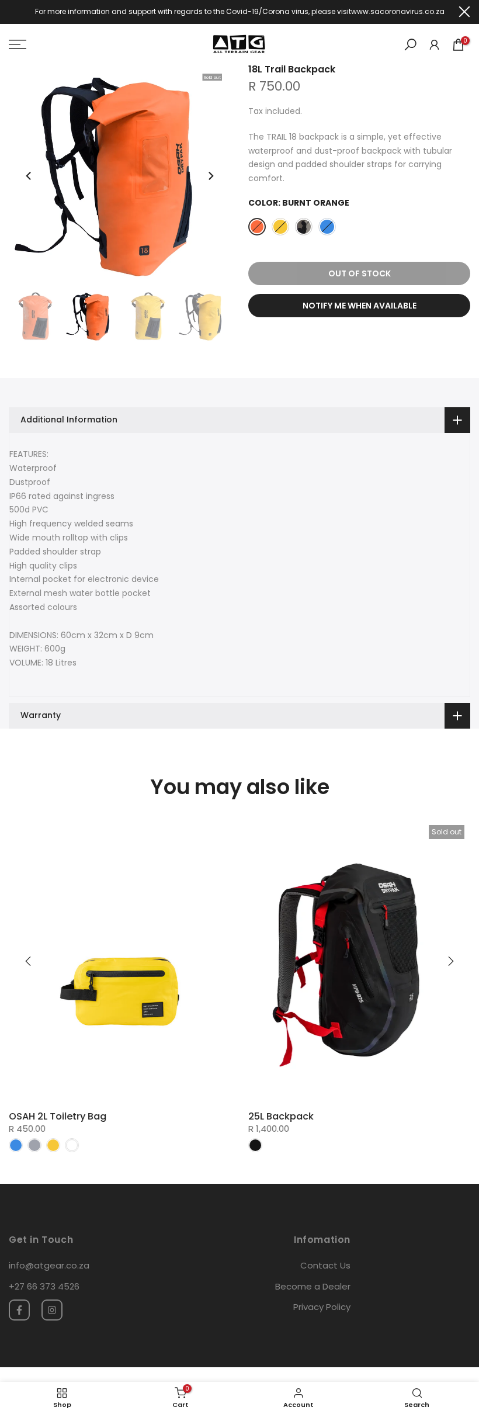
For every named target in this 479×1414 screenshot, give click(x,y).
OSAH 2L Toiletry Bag (57, 1116)
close (14, 12)
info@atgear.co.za (49, 1265)
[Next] (210, 176)
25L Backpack (281, 1116)
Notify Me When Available (359, 305)
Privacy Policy (321, 1307)
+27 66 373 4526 (44, 1286)
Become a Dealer (312, 1286)
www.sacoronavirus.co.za (398, 11)
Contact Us (325, 1265)
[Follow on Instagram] (52, 1310)
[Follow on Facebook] (19, 1310)
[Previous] (29, 176)
